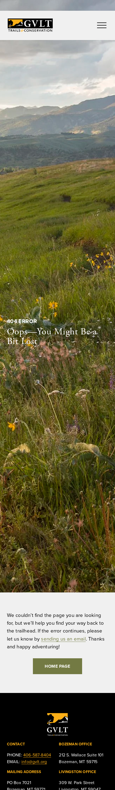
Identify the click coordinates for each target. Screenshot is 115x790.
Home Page (57, 666)
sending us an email (63, 638)
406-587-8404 (37, 755)
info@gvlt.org (34, 761)
